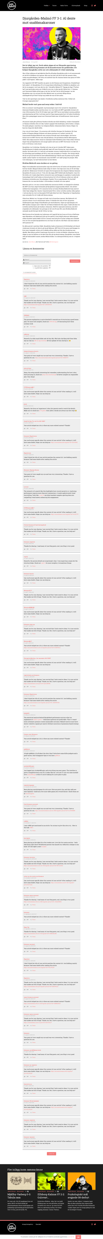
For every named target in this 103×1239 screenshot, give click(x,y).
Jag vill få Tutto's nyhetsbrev (41, 268)
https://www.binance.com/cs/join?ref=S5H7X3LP (38, 1022)
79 (86, 1191)
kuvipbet (44, 846)
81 (55, 1191)
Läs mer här (71, 1237)
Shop (85, 5)
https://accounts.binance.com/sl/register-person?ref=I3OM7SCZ (42, 647)
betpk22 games (37, 719)
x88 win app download (40, 340)
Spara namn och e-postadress (41, 266)
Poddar (46, 5)
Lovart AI (41, 495)
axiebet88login (31, 774)
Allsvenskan (20, 1191)
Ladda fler (51, 1153)
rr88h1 (31, 827)
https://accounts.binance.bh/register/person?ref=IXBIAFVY (51, 357)
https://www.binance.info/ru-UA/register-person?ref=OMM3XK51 (42, 1003)
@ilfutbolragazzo (53, 242)
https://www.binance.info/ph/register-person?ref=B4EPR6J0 (41, 986)
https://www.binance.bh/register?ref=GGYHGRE (64, 442)
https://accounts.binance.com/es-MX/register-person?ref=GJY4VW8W (55, 810)
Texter (54, 5)
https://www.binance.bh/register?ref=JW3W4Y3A (38, 304)
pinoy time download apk (49, 374)
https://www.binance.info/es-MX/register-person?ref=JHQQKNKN (42, 902)
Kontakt (38, 1224)
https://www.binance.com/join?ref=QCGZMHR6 (37, 683)
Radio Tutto (64, 5)
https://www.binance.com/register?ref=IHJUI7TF (64, 514)
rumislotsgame (30, 793)
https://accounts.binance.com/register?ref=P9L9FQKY (39, 967)
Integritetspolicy (27, 1224)
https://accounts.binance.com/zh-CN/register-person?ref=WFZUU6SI (43, 865)
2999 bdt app (53, 321)
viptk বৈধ (43, 563)
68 (25, 1191)
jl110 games (42, 410)
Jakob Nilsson (26, 62)
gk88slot (57, 755)
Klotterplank (76, 5)
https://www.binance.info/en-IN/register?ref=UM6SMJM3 (40, 933)
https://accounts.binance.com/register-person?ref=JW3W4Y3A (41, 702)
